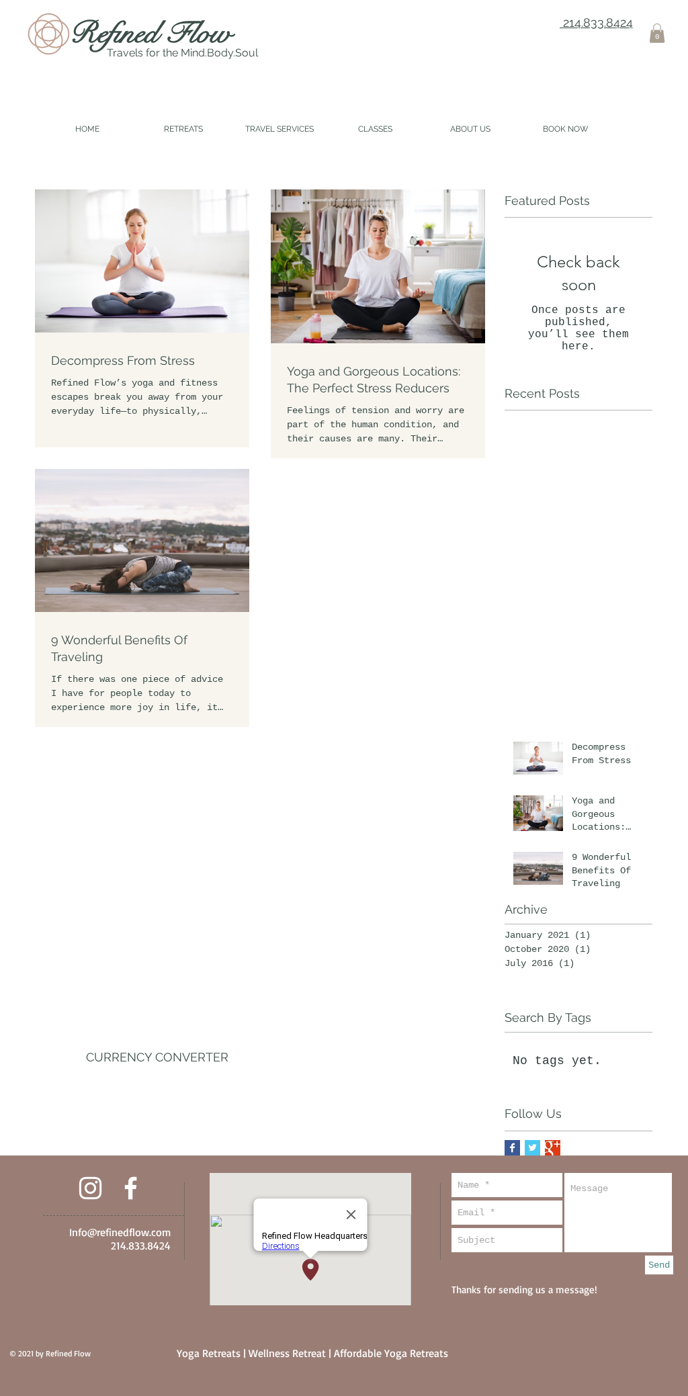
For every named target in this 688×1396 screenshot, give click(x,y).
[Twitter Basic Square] (532, 1147)
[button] (657, 33)
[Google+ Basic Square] (552, 1147)
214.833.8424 (596, 22)
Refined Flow (150, 33)
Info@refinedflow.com (120, 1232)
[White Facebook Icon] (131, 1188)
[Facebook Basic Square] (512, 1147)
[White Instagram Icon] (90, 1188)
